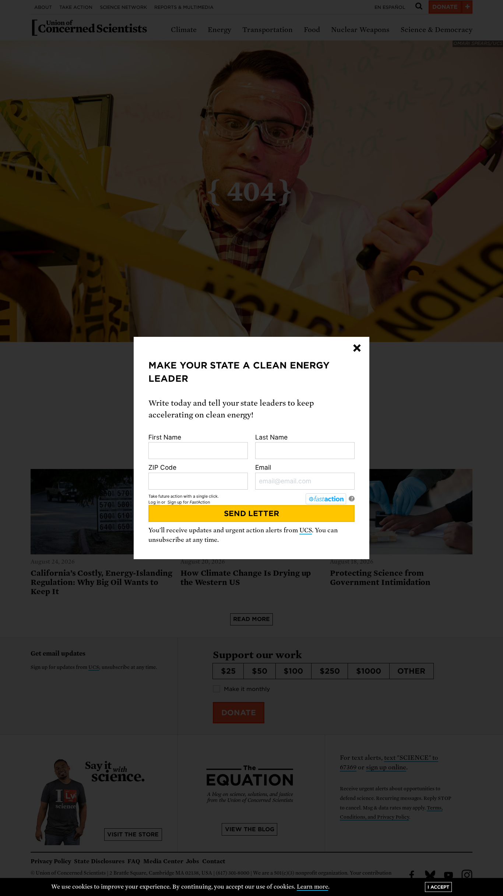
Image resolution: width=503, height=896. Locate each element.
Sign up (175, 502)
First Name (164, 437)
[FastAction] (326, 498)
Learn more (312, 886)
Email (263, 467)
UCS (305, 530)
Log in (154, 502)
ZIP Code (162, 467)
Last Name (271, 437)
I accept (438, 887)
